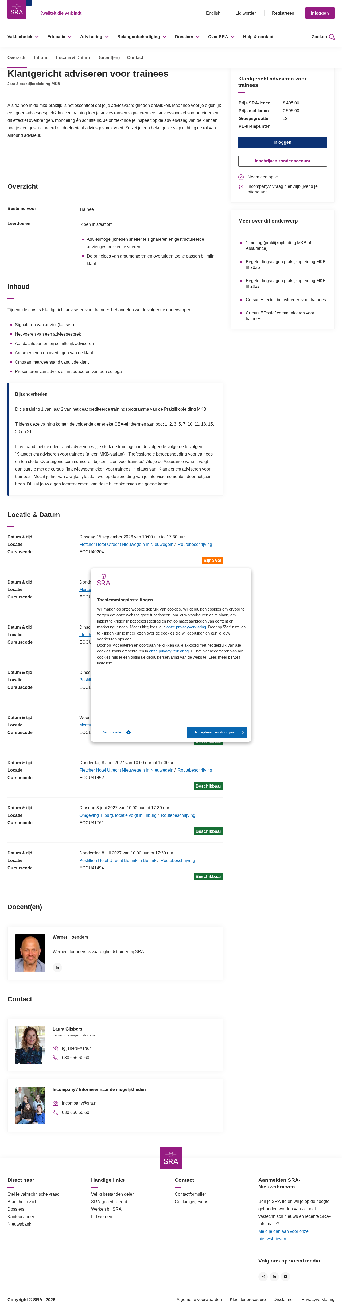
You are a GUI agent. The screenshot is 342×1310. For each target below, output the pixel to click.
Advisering (91, 36)
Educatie (56, 36)
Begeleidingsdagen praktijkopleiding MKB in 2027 (286, 283)
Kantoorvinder (20, 1216)
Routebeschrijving (195, 544)
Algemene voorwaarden (199, 1299)
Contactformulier (190, 1194)
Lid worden (246, 13)
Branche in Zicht (22, 1201)
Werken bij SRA (106, 1209)
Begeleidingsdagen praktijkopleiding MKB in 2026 (286, 264)
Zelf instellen (112, 732)
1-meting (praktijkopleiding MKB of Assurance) (278, 245)
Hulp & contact (258, 36)
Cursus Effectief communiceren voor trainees (280, 316)
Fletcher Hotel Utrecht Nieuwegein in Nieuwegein (126, 544)
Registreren (283, 13)
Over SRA (218, 36)
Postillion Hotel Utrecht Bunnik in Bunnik (117, 860)
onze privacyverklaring (186, 627)
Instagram (263, 1276)
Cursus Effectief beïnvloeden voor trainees (286, 299)
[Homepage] (16, 9)
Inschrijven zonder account (282, 161)
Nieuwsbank (19, 1224)
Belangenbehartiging (138, 36)
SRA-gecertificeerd (109, 1201)
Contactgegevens (191, 1201)
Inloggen (320, 13)
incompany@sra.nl (80, 1103)
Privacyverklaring (318, 1299)
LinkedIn (57, 967)
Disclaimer (284, 1299)
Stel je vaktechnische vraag (33, 1194)
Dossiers (184, 36)
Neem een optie (263, 177)
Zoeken (319, 36)
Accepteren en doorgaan (215, 732)
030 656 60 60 (75, 1057)
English (213, 13)
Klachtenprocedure (248, 1299)
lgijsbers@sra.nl (77, 1048)
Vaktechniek (19, 36)
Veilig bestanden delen (113, 1194)
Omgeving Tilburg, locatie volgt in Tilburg (118, 815)
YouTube (285, 1276)
